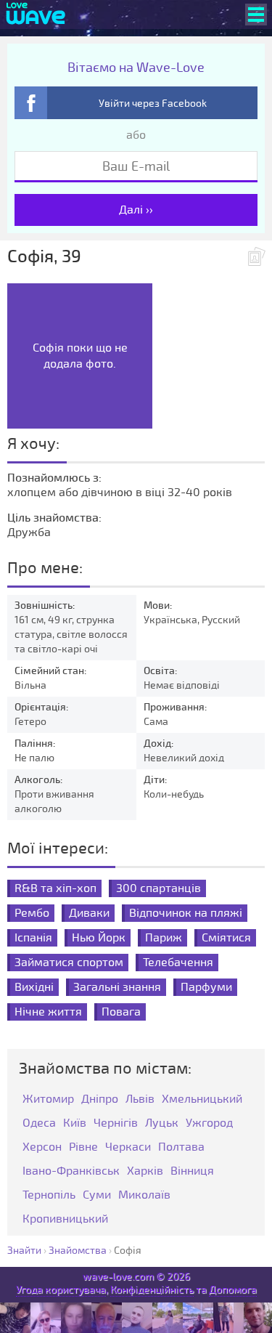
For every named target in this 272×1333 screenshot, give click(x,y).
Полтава (181, 1147)
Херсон (42, 1147)
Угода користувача (61, 1290)
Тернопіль (48, 1195)
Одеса (39, 1123)
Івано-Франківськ (71, 1171)
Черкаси (128, 1147)
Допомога (233, 1290)
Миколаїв (144, 1195)
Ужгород (209, 1123)
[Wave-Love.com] (36, 14)
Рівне (83, 1147)
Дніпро (99, 1099)
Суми (97, 1195)
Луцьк (161, 1123)
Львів (139, 1099)
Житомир (48, 1099)
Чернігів (116, 1123)
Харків (145, 1171)
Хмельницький (202, 1099)
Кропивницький (65, 1219)
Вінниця (192, 1171)
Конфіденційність (152, 1290)
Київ (74, 1123)
